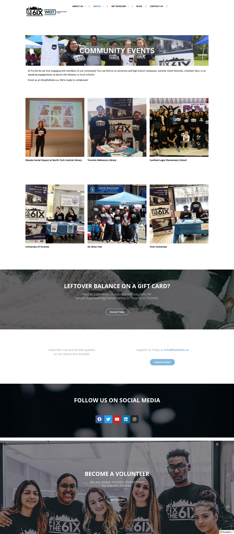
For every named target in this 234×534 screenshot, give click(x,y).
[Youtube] (117, 419)
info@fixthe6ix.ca (49, 80)
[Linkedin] (126, 419)
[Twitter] (108, 419)
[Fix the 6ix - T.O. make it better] (46, 10)
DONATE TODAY (162, 362)
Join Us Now (117, 499)
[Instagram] (134, 419)
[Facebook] (99, 419)
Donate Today (117, 311)
